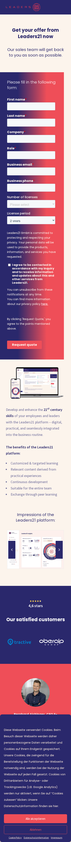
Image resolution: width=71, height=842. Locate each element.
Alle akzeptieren (35, 819)
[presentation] (12, 558)
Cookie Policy (15, 837)
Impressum (56, 837)
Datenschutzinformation (36, 837)
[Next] (59, 550)
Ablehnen (35, 829)
